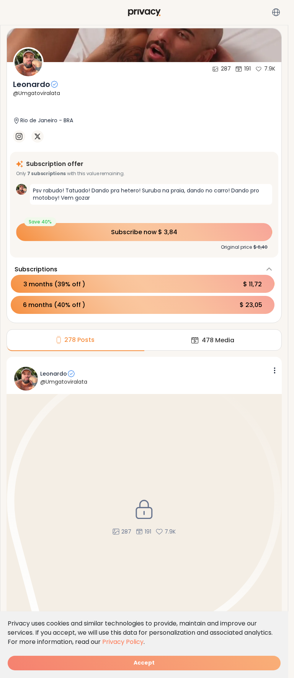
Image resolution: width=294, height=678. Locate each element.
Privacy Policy (123, 641)
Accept (144, 663)
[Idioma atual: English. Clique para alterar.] (276, 12)
